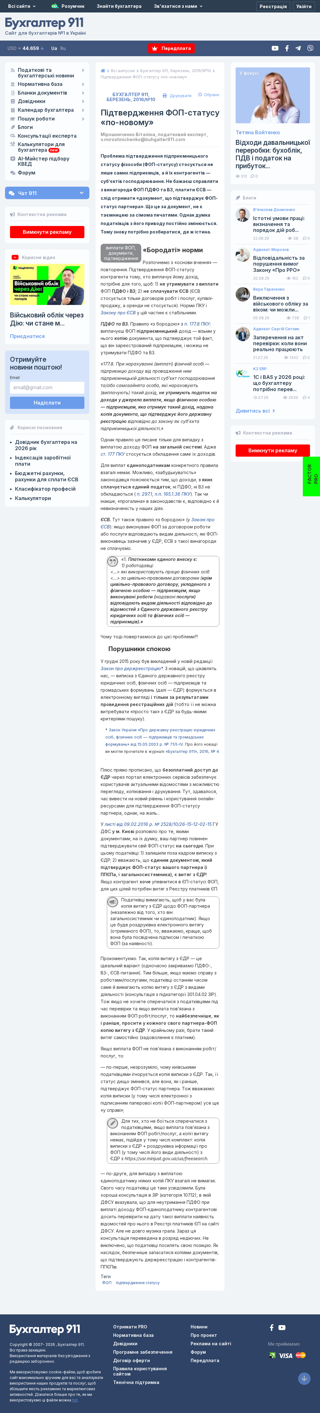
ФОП (107, 1282)
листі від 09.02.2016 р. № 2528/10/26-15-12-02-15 (158, 824)
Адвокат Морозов (271, 250)
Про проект (204, 1335)
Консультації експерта (47, 136)
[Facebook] (287, 48)
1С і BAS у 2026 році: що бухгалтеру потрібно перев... (279, 383)
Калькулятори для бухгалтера (41, 147)
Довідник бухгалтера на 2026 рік (46, 445)
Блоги (25, 127)
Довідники (31, 101)
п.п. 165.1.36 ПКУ (172, 494)
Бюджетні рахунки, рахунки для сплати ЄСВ (46, 476)
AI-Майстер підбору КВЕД (43, 161)
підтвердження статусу (138, 1282)
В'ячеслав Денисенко (274, 210)
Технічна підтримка (136, 1382)
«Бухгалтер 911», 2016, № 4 (192, 751)
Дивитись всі (253, 411)
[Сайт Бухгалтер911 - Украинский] (45, 1329)
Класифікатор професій (45, 489)
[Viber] (310, 48)
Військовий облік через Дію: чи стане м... (47, 319)
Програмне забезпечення (142, 1352)
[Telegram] (298, 48)
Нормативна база (40, 84)
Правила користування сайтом (140, 1371)
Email (15, 377)
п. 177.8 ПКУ (197, 323)
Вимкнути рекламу (47, 232)
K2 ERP (260, 369)
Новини (199, 1326)
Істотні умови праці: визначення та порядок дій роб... (279, 224)
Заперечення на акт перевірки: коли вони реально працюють (280, 343)
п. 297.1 (144, 494)
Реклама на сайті (211, 1343)
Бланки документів (42, 93)
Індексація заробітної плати (43, 460)
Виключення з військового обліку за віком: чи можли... (280, 304)
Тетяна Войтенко (258, 132)
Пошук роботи (36, 119)
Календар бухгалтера (46, 110)
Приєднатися (27, 336)
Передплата (176, 48)
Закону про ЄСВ (118, 312)
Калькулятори (33, 498)
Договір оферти (131, 1360)
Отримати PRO (130, 1326)
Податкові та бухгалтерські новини (46, 73)
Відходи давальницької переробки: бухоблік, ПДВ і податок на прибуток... (273, 154)
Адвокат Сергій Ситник (276, 329)
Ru (63, 48)
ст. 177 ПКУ (113, 454)
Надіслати (47, 403)
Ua (54, 48)
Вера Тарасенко (269, 289)
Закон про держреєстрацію (131, 668)
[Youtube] (275, 48)
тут (75, 1400)
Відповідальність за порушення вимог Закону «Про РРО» (279, 264)
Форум (26, 173)
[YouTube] (282, 1328)
